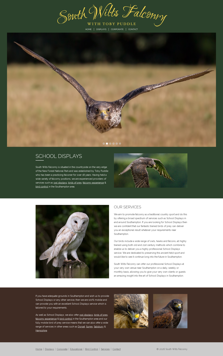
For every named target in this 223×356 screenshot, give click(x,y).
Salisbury (99, 326)
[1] (106, 143)
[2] (110, 143)
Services (105, 349)
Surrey (89, 326)
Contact (133, 29)
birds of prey (75, 182)
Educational (76, 349)
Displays (101, 29)
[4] (116, 143)
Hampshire (41, 330)
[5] (119, 143)
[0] (103, 143)
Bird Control (91, 349)
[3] (113, 143)
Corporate (117, 29)
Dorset (81, 326)
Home (88, 29)
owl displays (60, 182)
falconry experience (93, 182)
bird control (42, 186)
